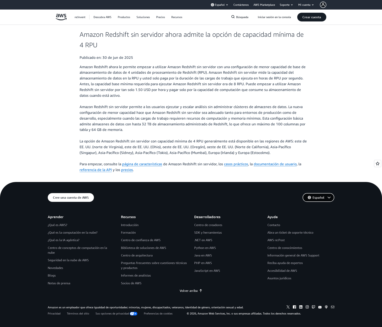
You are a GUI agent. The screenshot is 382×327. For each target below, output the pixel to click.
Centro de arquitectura (137, 255)
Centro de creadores (208, 225)
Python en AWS (205, 248)
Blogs (52, 275)
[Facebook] (294, 307)
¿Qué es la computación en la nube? (72, 232)
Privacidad (54, 313)
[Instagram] (307, 307)
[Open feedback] (377, 163)
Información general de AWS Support (293, 255)
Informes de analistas (136, 275)
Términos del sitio (78, 313)
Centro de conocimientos (284, 248)
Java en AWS (203, 255)
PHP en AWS (203, 263)
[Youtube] (320, 307)
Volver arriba (189, 291)
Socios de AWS (131, 283)
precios (127, 169)
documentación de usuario (275, 164)
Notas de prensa (59, 283)
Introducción (129, 225)
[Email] (332, 307)
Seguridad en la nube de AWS (68, 260)
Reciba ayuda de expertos (285, 263)
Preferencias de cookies (158, 313)
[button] (102, 17)
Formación (128, 232)
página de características (142, 164)
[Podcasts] (326, 307)
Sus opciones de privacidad (112, 313)
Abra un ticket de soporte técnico (290, 232)
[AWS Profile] (323, 5)
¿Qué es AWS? (57, 225)
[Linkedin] (300, 307)
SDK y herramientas (208, 232)
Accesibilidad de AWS (282, 271)
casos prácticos (236, 164)
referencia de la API (96, 169)
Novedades (55, 268)
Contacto (273, 225)
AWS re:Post (276, 240)
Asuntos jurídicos (279, 278)
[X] (288, 307)
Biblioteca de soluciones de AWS (143, 248)
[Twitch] (313, 307)
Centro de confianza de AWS (141, 240)
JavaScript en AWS (207, 271)
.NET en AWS (203, 240)
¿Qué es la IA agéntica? (63, 240)
